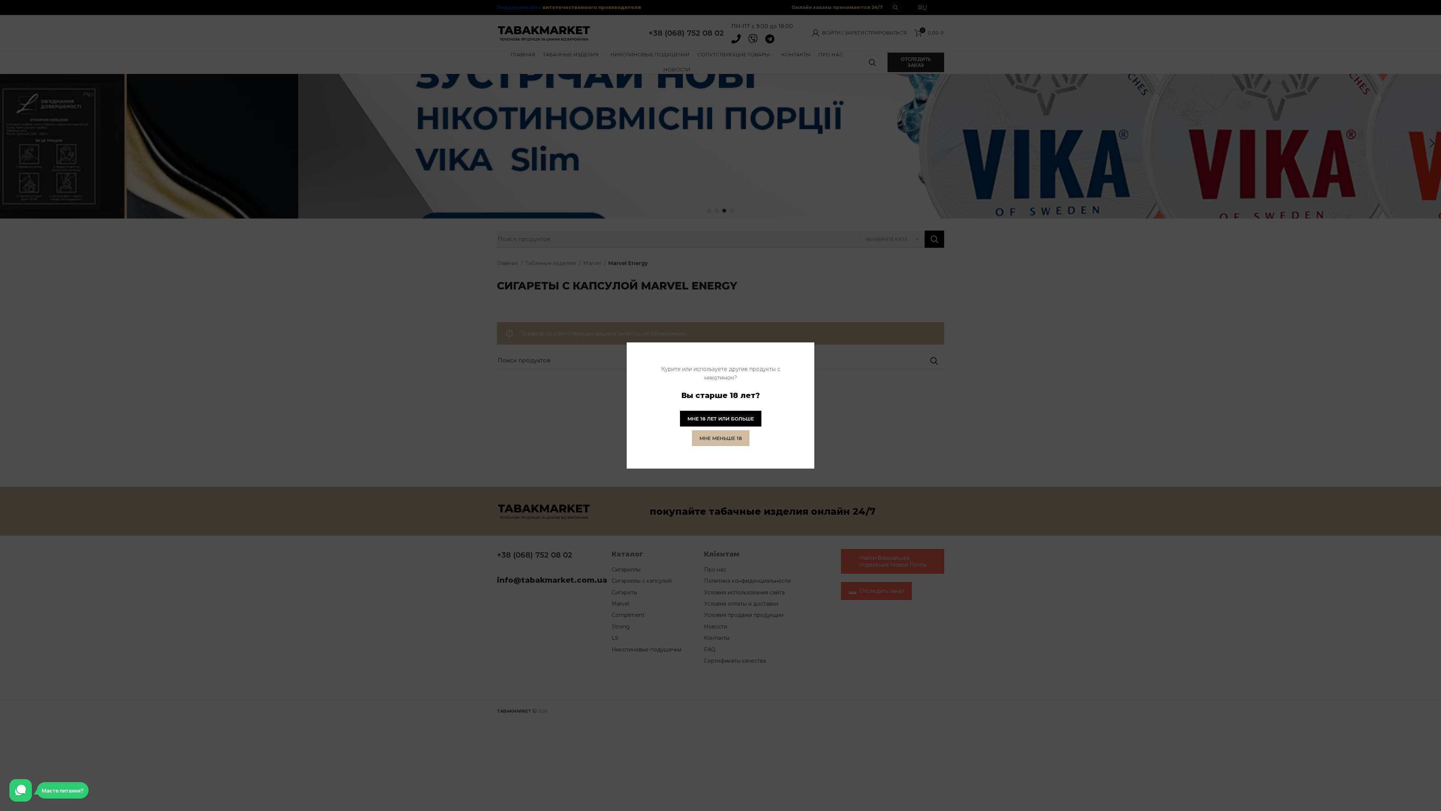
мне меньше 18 (720, 438)
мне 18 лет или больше (720, 419)
